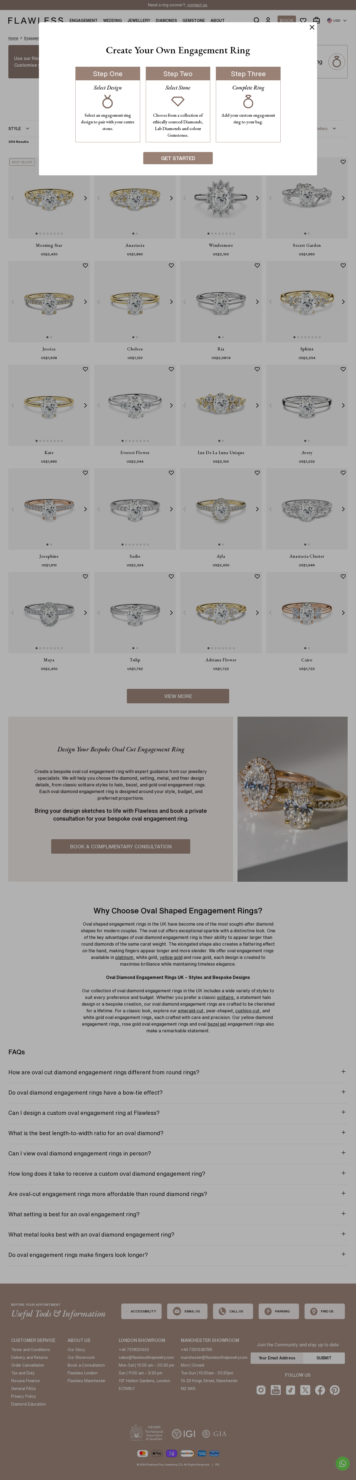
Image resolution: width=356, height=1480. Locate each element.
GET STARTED (178, 158)
